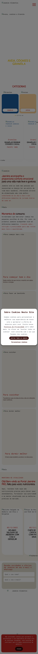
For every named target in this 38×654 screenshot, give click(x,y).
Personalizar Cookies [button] (19, 342)
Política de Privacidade (14, 327)
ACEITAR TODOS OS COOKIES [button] (19, 338)
